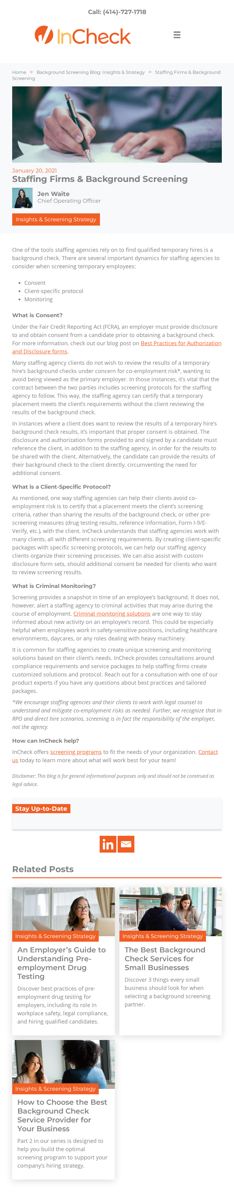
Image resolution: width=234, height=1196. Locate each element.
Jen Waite (53, 194)
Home (19, 72)
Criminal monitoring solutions (112, 613)
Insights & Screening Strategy (56, 219)
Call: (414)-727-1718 (117, 12)
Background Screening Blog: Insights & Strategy (91, 72)
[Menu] (177, 34)
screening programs (76, 752)
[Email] (126, 844)
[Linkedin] (108, 844)
